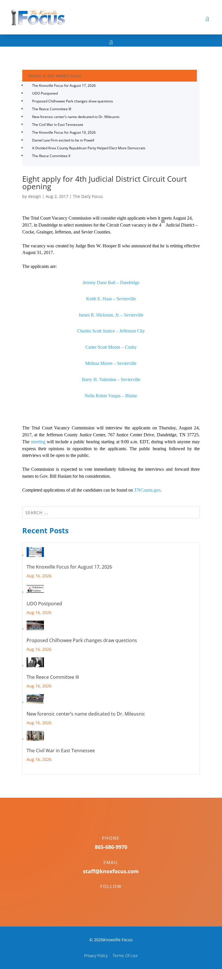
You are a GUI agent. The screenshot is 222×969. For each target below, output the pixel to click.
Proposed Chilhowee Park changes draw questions (72, 101)
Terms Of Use (125, 955)
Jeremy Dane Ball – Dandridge (111, 282)
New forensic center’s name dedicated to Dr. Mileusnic (76, 116)
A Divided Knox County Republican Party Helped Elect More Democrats (88, 148)
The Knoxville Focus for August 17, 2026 (64, 85)
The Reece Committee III (51, 108)
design (34, 196)
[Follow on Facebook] (105, 896)
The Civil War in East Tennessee (57, 124)
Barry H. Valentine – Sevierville (111, 379)
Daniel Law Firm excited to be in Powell (63, 140)
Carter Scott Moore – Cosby (111, 347)
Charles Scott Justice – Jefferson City (111, 330)
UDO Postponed (45, 93)
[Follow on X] (116, 896)
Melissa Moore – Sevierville (110, 363)
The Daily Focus (88, 196)
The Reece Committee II (51, 155)
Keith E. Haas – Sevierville (111, 298)
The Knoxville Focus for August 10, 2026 (64, 132)
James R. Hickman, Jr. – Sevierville (111, 314)
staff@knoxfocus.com (111, 871)
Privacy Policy (96, 955)
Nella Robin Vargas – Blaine (111, 395)
